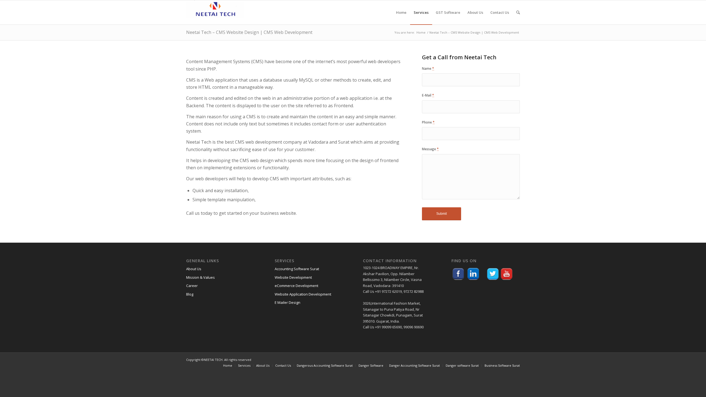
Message (430, 149)
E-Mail (428, 95)
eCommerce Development (296, 285)
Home (421, 32)
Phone (428, 122)
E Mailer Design (287, 302)
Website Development (293, 277)
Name (428, 68)
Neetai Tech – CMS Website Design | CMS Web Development (249, 32)
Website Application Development (303, 294)
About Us (193, 268)
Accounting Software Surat (297, 268)
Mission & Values (200, 277)
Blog (189, 294)
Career (192, 285)
